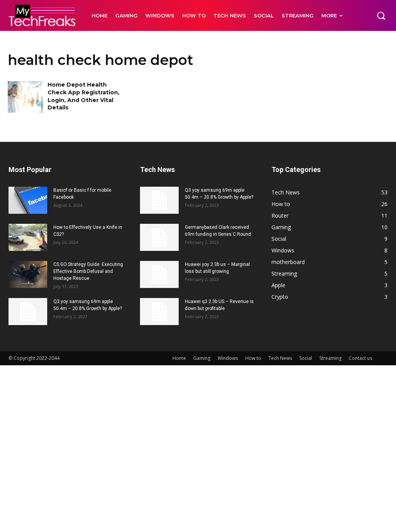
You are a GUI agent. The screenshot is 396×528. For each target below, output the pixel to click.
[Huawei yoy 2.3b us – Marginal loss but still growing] (159, 274)
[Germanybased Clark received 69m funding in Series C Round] (159, 237)
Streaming (330, 358)
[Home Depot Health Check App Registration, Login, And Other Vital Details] (25, 96)
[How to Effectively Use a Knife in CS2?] (28, 237)
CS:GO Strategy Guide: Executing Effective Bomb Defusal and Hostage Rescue (88, 271)
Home (179, 358)
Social (305, 358)
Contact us (360, 358)
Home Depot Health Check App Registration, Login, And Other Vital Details (83, 96)
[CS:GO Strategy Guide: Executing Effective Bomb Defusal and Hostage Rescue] (28, 274)
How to (253, 358)
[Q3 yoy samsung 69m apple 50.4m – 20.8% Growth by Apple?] (28, 311)
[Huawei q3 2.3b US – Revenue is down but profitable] (159, 311)
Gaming (201, 358)
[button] (381, 15)
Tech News (280, 358)
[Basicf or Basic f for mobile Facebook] (28, 200)
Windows (228, 358)
